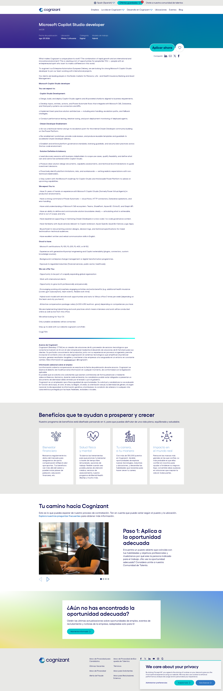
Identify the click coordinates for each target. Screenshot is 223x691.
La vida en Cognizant (111, 10)
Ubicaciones (161, 10)
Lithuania (72, 38)
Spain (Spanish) (104, 3)
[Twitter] (174, 55)
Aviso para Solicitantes (123, 671)
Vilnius (63, 38)
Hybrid (95, 38)
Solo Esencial (204, 683)
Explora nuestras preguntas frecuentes (60, 516)
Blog (181, 10)
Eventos (172, 10)
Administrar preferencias (156, 683)
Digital (82, 38)
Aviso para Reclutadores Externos (123, 677)
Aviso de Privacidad (97, 671)
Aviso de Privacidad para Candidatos (99, 660)
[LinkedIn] (165, 55)
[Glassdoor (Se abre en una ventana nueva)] (162, 659)
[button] (48, 579)
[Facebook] (178, 55)
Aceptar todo (183, 683)
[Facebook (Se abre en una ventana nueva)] (141, 659)
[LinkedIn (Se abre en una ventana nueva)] (149, 659)
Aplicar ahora (162, 47)
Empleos (95, 10)
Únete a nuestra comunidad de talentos (164, 3)
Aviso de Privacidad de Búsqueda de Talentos (125, 660)
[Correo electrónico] (170, 55)
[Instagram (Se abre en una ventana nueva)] (158, 659)
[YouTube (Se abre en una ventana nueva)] (154, 659)
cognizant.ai (69, 360)
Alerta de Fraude (96, 676)
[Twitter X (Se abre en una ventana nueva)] (145, 659)
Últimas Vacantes (97, 666)
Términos (117, 666)
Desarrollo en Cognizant (138, 10)
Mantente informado (79, 631)
